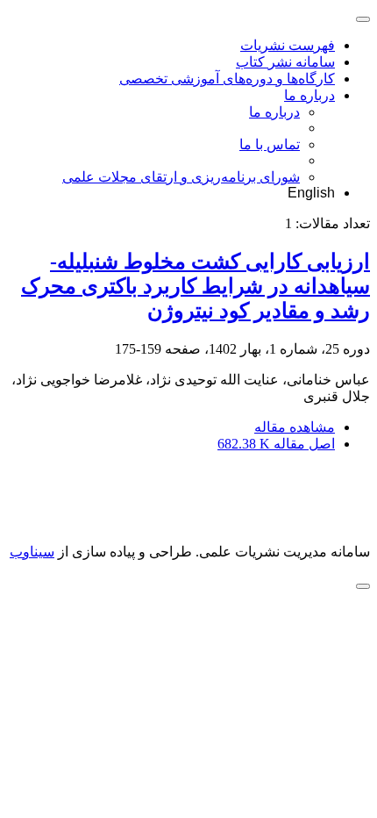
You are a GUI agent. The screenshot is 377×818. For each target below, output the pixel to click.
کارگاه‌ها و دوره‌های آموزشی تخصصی (227, 78)
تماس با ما (269, 144)
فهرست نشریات (287, 45)
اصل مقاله (276, 443)
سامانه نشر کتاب (285, 61)
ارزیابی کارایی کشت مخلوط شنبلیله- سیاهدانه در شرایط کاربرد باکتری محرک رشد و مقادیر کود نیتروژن (195, 286)
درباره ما (309, 95)
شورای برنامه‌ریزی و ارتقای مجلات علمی (181, 176)
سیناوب (32, 551)
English (311, 192)
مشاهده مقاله (294, 427)
